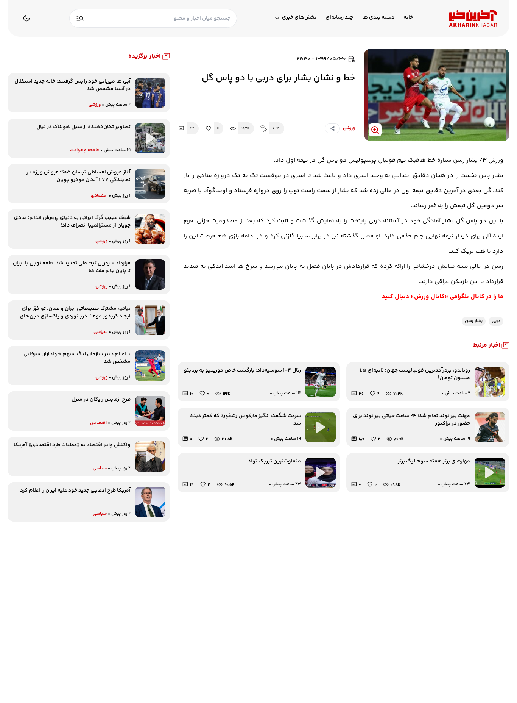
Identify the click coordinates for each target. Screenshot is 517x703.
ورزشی (349, 128)
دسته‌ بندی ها (378, 18)
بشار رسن (474, 321)
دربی (496, 321)
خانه (408, 18)
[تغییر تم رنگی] (26, 18)
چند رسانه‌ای (339, 18)
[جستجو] (80, 18)
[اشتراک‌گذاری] (332, 128)
